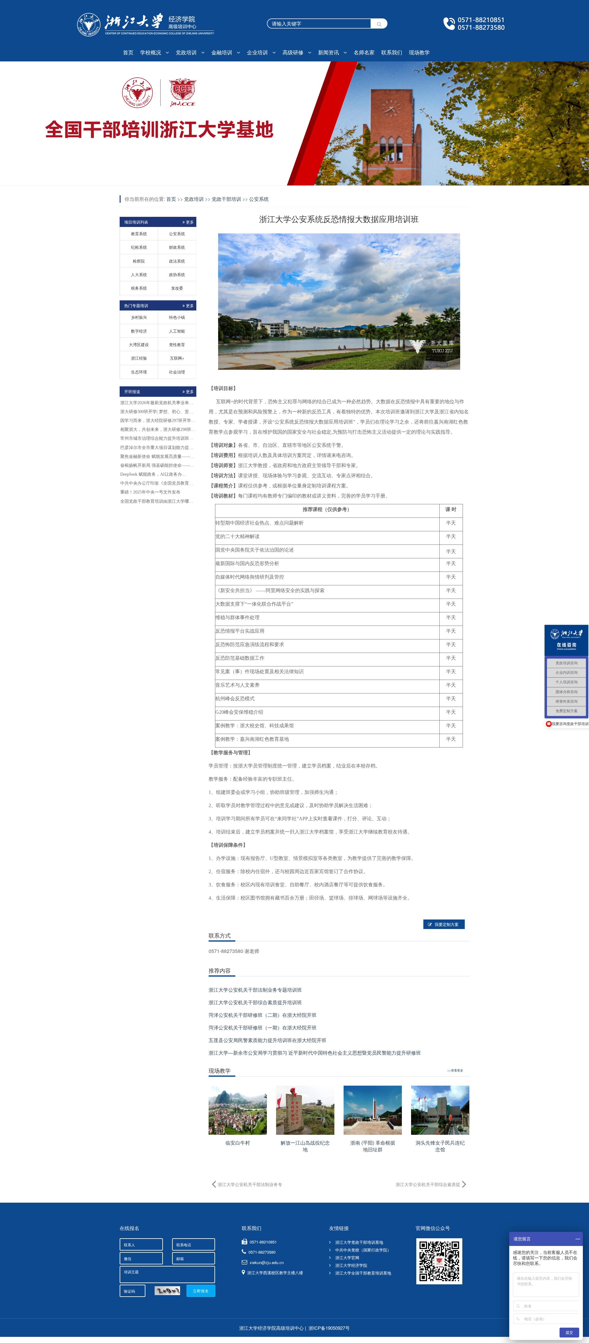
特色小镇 (177, 317)
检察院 (139, 261)
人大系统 (139, 274)
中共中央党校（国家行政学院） (363, 1250)
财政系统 (177, 247)
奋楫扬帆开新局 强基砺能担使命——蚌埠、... (158, 465)
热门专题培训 (159, 305)
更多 (190, 391)
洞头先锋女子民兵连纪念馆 (440, 1146)
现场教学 (419, 52)
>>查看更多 (455, 1070)
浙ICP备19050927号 (329, 1328)
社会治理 (177, 372)
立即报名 (201, 1290)
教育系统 (139, 233)
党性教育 (177, 344)
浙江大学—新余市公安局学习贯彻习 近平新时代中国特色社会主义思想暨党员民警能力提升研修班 (315, 1052)
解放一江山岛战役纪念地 (305, 1146)
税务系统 (139, 288)
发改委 (177, 288)
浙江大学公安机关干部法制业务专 (250, 1184)
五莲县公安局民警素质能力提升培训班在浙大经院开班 (267, 1040)
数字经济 (139, 331)
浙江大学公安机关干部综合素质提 (428, 1184)
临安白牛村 (237, 1142)
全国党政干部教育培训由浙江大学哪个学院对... (158, 501)
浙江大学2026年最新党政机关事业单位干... (158, 402)
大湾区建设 (139, 344)
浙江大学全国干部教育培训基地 (363, 1273)
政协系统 (177, 274)
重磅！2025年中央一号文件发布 (150, 492)
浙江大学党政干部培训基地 (359, 1242)
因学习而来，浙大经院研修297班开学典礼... (158, 420)
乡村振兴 (139, 317)
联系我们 (391, 52)
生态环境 (139, 372)
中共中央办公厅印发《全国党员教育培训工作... (158, 483)
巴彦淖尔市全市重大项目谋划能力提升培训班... (158, 447)
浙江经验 (139, 358)
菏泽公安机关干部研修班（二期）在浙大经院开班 (263, 1014)
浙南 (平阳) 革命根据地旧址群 (372, 1146)
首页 (128, 52)
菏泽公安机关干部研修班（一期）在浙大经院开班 (263, 1027)
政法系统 (177, 261)
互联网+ (177, 358)
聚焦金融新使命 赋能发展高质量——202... (158, 456)
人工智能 (177, 331)
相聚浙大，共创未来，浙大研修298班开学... (158, 429)
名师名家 (364, 52)
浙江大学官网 (347, 1257)
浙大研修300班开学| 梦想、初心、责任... (158, 411)
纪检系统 (139, 247)
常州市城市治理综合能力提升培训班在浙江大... (158, 438)
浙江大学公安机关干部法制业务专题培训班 (255, 989)
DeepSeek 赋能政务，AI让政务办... (153, 474)
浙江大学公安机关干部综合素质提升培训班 (255, 1002)
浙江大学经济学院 (351, 1265)
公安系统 (177, 233)
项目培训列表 (159, 222)
